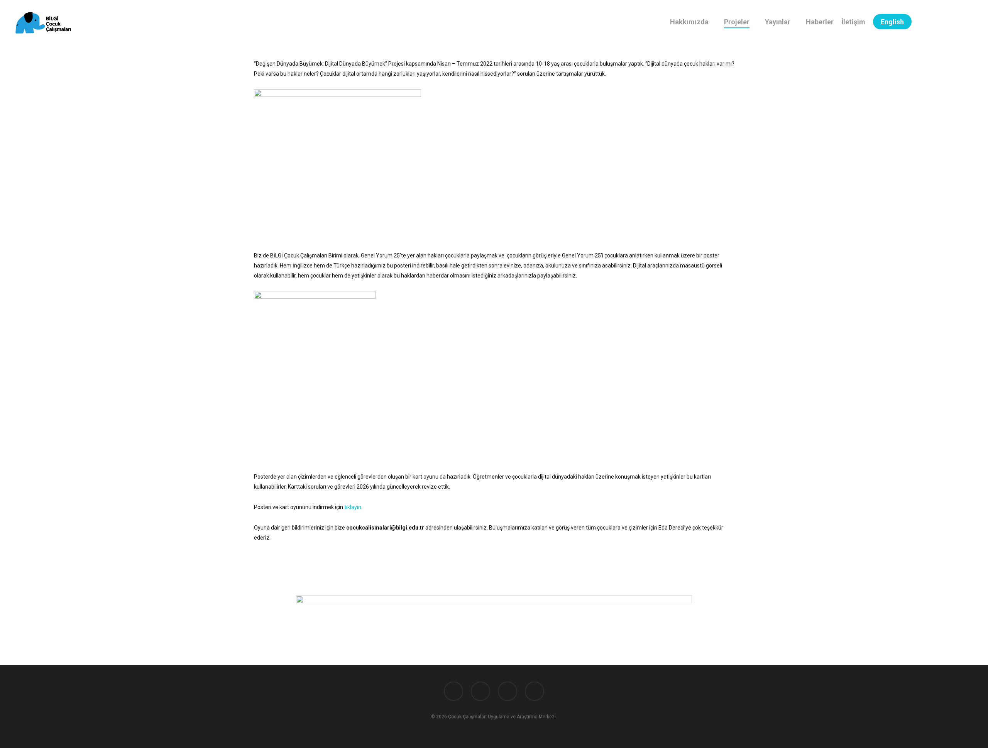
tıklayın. (352, 507)
